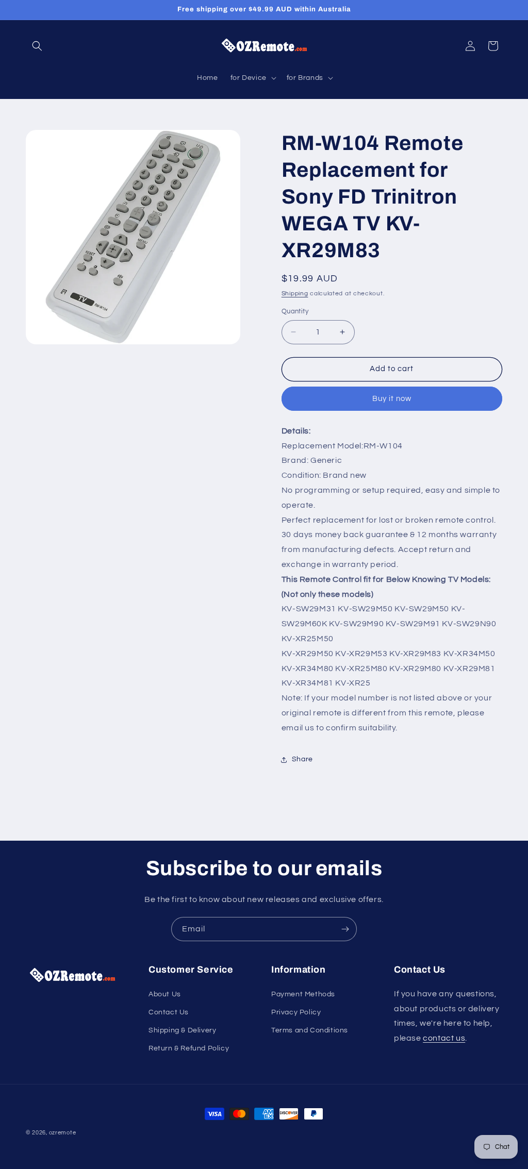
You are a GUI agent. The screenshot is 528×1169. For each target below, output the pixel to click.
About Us (164, 994)
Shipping (295, 293)
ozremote (62, 1132)
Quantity (295, 311)
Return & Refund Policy (188, 1048)
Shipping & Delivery (182, 1030)
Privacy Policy (296, 1012)
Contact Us (168, 1012)
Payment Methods (303, 994)
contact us (444, 1038)
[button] (37, 46)
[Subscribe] (345, 929)
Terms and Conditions (309, 1030)
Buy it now (391, 399)
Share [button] (302, 759)
